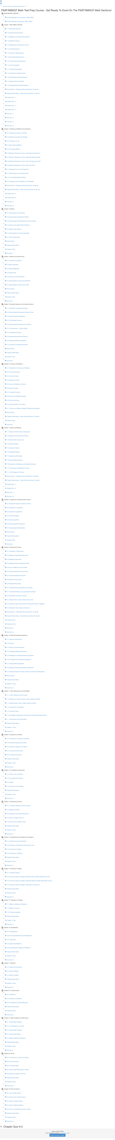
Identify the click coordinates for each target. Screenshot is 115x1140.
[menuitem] (1, 4)
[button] (1, 1)
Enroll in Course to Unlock (57, 1135)
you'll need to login (64, 1133)
